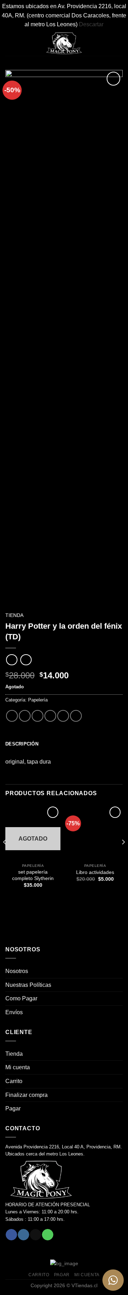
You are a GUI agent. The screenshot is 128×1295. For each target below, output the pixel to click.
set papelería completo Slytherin (33, 875)
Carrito (13, 1081)
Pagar (13, 1108)
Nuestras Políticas (28, 985)
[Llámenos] (47, 1234)
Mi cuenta (17, 1067)
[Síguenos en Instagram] (23, 1234)
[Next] (123, 856)
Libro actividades (95, 872)
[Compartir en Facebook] (25, 716)
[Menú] (9, 43)
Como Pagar (21, 998)
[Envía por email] (50, 716)
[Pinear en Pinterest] (63, 716)
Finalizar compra (26, 1095)
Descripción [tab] (21, 744)
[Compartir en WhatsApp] (12, 716)
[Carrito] (119, 43)
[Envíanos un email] (35, 1234)
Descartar (91, 24)
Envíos (14, 1012)
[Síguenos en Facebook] (11, 1234)
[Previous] (5, 856)
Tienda (14, 615)
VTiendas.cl (84, 1285)
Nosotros (16, 971)
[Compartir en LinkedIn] (76, 716)
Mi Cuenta (87, 1274)
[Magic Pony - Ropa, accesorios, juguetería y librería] (64, 43)
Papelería (38, 700)
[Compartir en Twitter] (37, 716)
